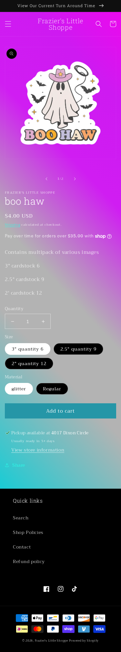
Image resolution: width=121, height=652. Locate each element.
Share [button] (18, 465)
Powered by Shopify (84, 640)
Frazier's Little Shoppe (51, 640)
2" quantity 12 (29, 363)
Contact (22, 547)
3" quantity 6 (28, 349)
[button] (8, 24)
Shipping (12, 224)
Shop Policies (28, 532)
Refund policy (29, 561)
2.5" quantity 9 (78, 349)
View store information (37, 450)
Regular (52, 389)
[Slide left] (46, 179)
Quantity (14, 309)
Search (21, 518)
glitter (19, 389)
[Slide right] (75, 179)
